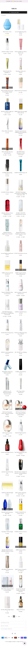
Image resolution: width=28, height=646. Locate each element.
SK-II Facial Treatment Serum (7, 433)
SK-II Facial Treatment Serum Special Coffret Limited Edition (21, 413)
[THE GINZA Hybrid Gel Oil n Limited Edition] (7, 581)
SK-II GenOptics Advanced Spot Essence (21, 293)
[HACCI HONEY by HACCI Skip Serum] (20, 44)
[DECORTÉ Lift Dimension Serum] (7, 561)
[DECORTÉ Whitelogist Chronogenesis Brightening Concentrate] (7, 304)
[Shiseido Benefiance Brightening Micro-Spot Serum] (20, 225)
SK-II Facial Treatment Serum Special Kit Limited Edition (7, 413)
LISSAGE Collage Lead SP (7, 51)
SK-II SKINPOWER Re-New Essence (21, 453)
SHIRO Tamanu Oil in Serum (21, 550)
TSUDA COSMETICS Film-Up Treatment (7, 293)
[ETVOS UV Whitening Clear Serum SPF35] (20, 325)
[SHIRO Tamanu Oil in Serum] (20, 542)
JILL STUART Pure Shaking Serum (21, 352)
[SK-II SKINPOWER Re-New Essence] (20, 445)
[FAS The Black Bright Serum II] (7, 602)
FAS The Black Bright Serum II (7, 610)
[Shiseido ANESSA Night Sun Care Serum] (7, 104)
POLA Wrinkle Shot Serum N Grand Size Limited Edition (7, 92)
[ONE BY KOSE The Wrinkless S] (7, 63)
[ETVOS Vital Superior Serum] (20, 245)
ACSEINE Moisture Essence (21, 531)
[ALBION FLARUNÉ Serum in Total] (20, 304)
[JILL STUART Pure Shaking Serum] (20, 344)
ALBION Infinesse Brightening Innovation (7, 233)
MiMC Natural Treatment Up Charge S (20, 570)
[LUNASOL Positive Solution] (7, 184)
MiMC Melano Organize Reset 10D (20, 493)
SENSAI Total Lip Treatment (21, 90)
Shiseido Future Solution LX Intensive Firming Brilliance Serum (21, 473)
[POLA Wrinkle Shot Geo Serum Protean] (7, 144)
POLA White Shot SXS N (7, 131)
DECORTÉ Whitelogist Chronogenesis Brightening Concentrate (7, 313)
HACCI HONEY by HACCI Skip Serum (21, 52)
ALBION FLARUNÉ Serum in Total (21, 312)
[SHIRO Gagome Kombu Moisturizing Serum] (20, 265)
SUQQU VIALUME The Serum (20, 372)
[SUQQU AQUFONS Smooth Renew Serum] (20, 205)
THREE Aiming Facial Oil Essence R (7, 273)
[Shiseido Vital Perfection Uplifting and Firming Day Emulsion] (20, 123)
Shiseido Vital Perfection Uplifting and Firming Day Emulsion (21, 132)
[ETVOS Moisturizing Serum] (7, 325)
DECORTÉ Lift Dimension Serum (7, 570)
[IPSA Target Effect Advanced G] (20, 383)
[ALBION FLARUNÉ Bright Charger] (7, 485)
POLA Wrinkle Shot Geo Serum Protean (7, 152)
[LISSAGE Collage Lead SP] (7, 44)
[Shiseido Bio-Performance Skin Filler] (7, 504)
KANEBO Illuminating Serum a (7, 173)
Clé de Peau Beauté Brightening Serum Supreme (20, 590)
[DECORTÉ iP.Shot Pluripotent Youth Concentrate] (20, 144)
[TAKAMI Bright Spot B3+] (20, 425)
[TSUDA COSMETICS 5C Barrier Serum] (20, 504)
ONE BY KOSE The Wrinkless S (7, 71)
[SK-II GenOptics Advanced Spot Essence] (20, 284)
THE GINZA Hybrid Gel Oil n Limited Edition (7, 589)
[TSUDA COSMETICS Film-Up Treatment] (7, 284)
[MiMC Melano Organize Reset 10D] (20, 485)
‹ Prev (9, 616)
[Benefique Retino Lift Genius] (20, 63)
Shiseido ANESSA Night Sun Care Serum (7, 112)
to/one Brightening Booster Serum (7, 254)
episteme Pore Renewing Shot (7, 472)
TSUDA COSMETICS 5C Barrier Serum (20, 512)
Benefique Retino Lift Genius (20, 71)
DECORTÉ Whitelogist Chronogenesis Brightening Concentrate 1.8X (20, 193)
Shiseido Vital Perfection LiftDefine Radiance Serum (7, 550)
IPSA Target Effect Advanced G (21, 391)
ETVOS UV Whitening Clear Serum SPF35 (20, 333)
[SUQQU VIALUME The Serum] (20, 364)
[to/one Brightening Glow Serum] (20, 24)
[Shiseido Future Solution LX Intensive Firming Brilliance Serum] (20, 464)
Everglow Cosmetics (12, 641)
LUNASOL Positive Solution (7, 192)
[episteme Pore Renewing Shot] (7, 464)
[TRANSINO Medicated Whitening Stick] (7, 364)
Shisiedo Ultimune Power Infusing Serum (7, 213)
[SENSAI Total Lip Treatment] (20, 83)
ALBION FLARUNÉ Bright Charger (7, 493)
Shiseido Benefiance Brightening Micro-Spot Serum (20, 234)
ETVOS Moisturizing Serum (7, 332)
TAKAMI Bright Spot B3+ (20, 433)
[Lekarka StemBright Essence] (7, 445)
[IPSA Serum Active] (7, 24)
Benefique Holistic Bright (7, 531)
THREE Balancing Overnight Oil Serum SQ (20, 112)
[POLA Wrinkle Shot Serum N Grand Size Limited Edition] (7, 83)
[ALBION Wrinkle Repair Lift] (20, 165)
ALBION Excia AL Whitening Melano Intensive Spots (7, 392)
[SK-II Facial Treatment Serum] (7, 425)
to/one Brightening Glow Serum (20, 32)
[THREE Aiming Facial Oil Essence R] (7, 265)
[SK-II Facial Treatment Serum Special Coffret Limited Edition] (20, 404)
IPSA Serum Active (7, 31)
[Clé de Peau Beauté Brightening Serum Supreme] (20, 581)
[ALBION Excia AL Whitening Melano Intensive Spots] (7, 383)
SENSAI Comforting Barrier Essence (7, 352)
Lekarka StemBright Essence (7, 452)
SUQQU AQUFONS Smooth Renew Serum (21, 213)
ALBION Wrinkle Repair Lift (20, 172)
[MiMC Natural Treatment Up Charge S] (20, 561)
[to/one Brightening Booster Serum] (7, 245)
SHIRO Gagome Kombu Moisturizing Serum (20, 273)
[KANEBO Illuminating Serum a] (7, 165)
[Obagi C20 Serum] (20, 602)
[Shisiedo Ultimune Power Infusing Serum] (7, 205)
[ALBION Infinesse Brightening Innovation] (7, 225)
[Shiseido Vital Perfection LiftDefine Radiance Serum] (7, 542)
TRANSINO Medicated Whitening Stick (7, 372)
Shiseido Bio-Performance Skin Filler (7, 512)
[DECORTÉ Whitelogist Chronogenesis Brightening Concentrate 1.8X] (20, 184)
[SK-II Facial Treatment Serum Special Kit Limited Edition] (7, 404)
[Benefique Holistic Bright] (7, 524)
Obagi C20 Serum (21, 609)
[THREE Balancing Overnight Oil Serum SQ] (20, 104)
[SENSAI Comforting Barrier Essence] (7, 344)
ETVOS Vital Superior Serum (20, 253)
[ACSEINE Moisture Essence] (20, 524)
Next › (19, 616)
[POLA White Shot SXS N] (7, 123)
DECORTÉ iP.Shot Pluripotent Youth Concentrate (21, 153)
